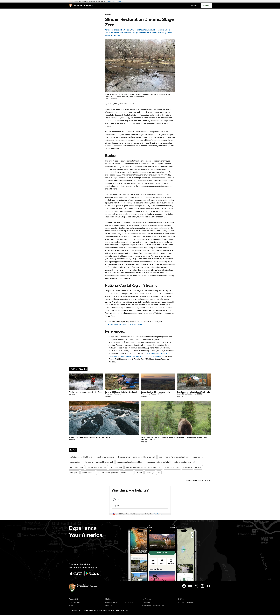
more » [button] (117, 35)
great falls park (198, 457)
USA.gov (182, 599)
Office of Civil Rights (186, 602)
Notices (108, 599)
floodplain (74, 472)
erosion (198, 467)
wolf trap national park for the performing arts (143, 467)
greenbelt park (75, 462)
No (117, 506)
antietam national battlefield (81, 457)
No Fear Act (146, 599)
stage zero (187, 467)
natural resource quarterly (108, 472)
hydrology (150, 472)
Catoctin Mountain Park (141, 30)
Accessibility (74, 599)
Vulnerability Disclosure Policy (153, 605)
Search (194, 5)
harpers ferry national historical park (99, 462)
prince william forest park (96, 467)
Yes (117, 499)
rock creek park (116, 467)
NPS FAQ (109, 605)
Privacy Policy (74, 602)
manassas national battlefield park (130, 462)
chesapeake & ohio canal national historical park (136, 457)
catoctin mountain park (105, 457)
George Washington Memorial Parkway (149, 32)
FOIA (71, 605)
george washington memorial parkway (174, 457)
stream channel (88, 472)
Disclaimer (146, 602)
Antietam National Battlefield (117, 30)
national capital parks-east (184, 462)
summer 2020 (126, 472)
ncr (159, 472)
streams (139, 472)
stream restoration (172, 467)
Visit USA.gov (122, 610)
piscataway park (76, 467)
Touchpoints (158, 514)
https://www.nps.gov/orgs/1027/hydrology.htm (123, 324)
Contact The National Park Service (119, 602)
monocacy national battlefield (159, 462)
